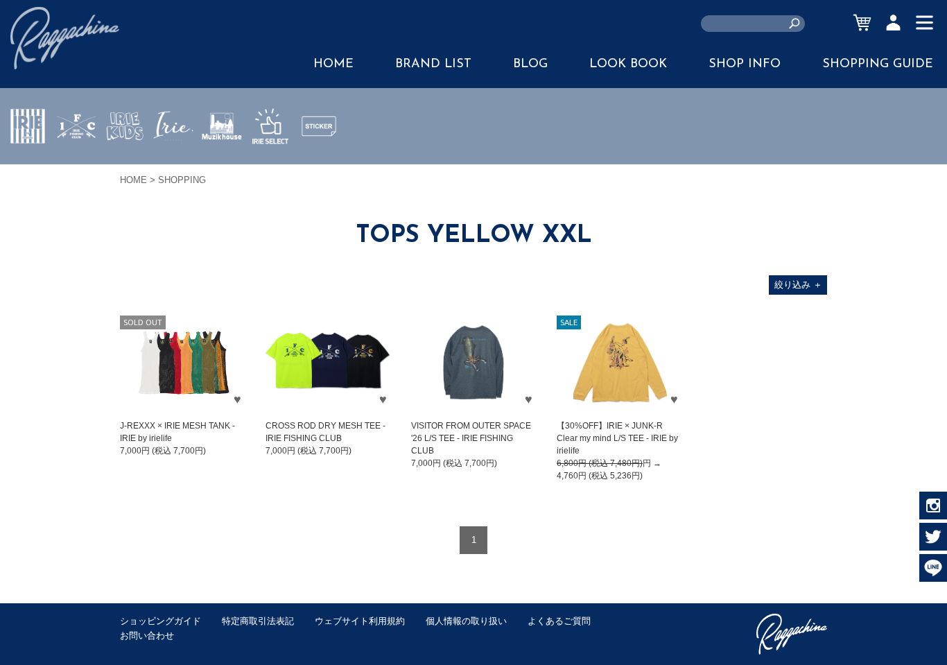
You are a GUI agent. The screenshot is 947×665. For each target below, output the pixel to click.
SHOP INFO (745, 64)
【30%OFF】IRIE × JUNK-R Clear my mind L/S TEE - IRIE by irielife (617, 438)
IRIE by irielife (27, 167)
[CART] (862, 22)
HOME (333, 64)
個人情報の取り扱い (466, 621)
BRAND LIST (433, 64)
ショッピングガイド (160, 621)
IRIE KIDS (125, 167)
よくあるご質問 (559, 621)
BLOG (530, 64)
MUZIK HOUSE (222, 167)
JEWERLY (173, 158)
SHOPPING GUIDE (877, 64)
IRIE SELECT (270, 167)
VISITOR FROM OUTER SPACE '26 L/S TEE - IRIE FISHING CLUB (471, 438)
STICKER (319, 158)
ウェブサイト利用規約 (360, 621)
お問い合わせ (147, 635)
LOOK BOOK (628, 64)
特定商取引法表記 (258, 621)
